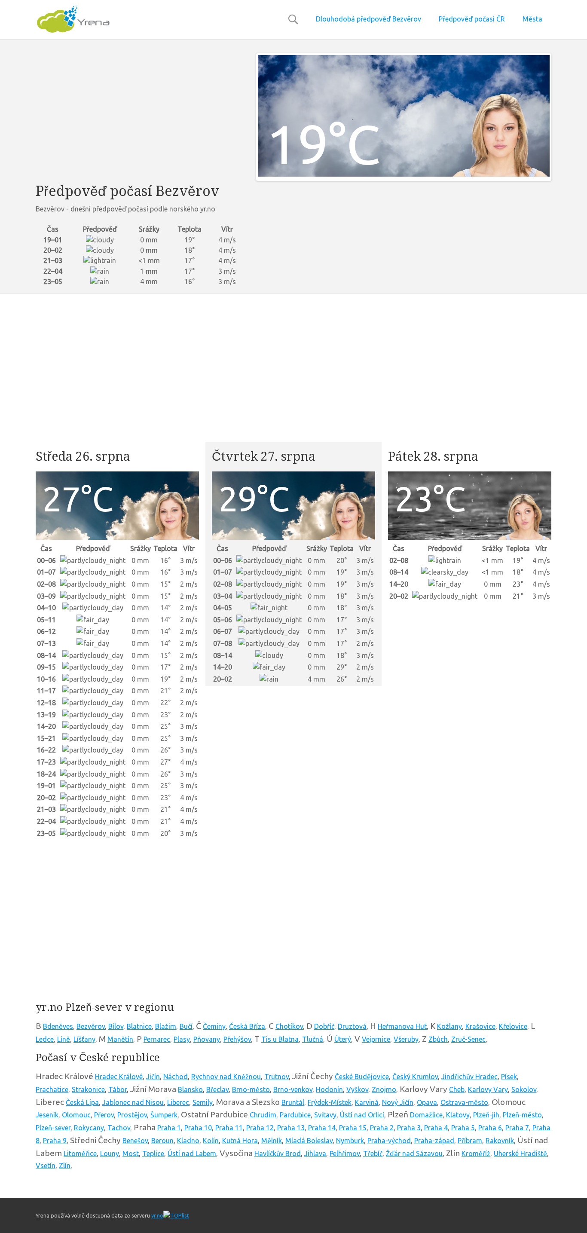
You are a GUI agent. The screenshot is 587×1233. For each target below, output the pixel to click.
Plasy (182, 1039)
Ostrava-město (464, 1102)
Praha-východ (389, 1140)
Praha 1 (169, 1128)
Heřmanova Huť (402, 1026)
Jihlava (315, 1153)
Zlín (64, 1165)
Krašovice (480, 1026)
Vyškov (357, 1089)
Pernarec (157, 1039)
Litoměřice (80, 1153)
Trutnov (276, 1076)
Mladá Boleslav (309, 1140)
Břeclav (217, 1089)
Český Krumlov (415, 1076)
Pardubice (295, 1115)
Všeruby (406, 1039)
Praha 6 (490, 1128)
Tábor (117, 1089)
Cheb (457, 1089)
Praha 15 (353, 1128)
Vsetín (45, 1165)
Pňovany (206, 1039)
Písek (509, 1076)
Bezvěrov (90, 1026)
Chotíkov (289, 1026)
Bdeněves (58, 1026)
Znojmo (384, 1089)
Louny (109, 1153)
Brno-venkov (292, 1089)
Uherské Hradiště (520, 1153)
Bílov (115, 1026)
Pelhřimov (345, 1153)
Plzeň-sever (53, 1128)
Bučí (186, 1026)
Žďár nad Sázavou (414, 1153)
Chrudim (263, 1115)
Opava (427, 1102)
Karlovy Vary (488, 1089)
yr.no (157, 1215)
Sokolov (523, 1089)
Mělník (271, 1140)
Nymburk (350, 1140)
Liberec (178, 1102)
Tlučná (312, 1039)
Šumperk (163, 1115)
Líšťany (84, 1039)
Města (532, 19)
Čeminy (214, 1026)
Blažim (165, 1026)
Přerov (104, 1115)
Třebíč (372, 1153)
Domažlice (426, 1115)
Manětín (120, 1039)
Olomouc (76, 1115)
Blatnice (139, 1026)
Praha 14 (322, 1128)
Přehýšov (237, 1039)
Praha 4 (436, 1128)
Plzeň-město (522, 1115)
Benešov (135, 1140)
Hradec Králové (119, 1076)
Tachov (118, 1128)
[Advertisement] (139, 113)
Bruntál (292, 1102)
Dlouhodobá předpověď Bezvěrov (368, 19)
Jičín (153, 1076)
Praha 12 (260, 1128)
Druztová (352, 1026)
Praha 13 (291, 1128)
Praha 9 (55, 1140)
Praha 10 (198, 1128)
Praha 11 (229, 1128)
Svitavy (325, 1115)
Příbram (470, 1140)
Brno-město (251, 1089)
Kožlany (449, 1026)
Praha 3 (409, 1128)
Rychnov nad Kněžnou (226, 1076)
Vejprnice (376, 1039)
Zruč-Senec (468, 1039)
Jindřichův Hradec (469, 1076)
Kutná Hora (240, 1140)
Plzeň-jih (486, 1115)
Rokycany (89, 1128)
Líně (63, 1039)
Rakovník (500, 1140)
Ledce (45, 1039)
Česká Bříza (247, 1026)
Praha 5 (463, 1128)
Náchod (175, 1076)
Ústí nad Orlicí (362, 1115)
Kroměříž (476, 1153)
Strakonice (88, 1089)
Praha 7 (517, 1128)
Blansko (190, 1089)
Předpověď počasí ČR (472, 19)
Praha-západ (434, 1140)
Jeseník (47, 1115)
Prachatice (52, 1089)
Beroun (162, 1140)
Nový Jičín (397, 1102)
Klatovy (458, 1115)
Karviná (367, 1102)
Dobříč (324, 1026)
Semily (203, 1102)
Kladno (188, 1140)
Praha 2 (382, 1128)
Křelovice (513, 1026)
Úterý (342, 1039)
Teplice (153, 1153)
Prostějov (132, 1115)
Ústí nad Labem (192, 1153)
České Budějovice (362, 1076)
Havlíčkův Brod (277, 1153)
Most (130, 1153)
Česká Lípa (82, 1102)
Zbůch (438, 1039)
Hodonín (329, 1089)
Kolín (211, 1140)
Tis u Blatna (280, 1039)
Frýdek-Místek (330, 1102)
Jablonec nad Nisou (133, 1102)
